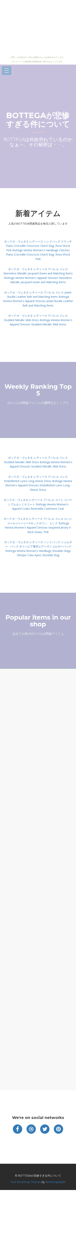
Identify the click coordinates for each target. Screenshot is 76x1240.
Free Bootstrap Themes (26, 1182)
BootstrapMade (55, 1182)
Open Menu (6, 70)
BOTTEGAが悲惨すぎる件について (38, 120)
